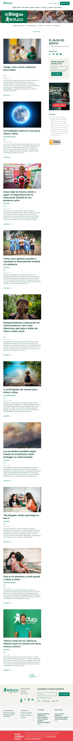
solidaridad (53, 135)
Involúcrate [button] (57, 7)
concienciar (58, 125)
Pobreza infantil (54, 133)
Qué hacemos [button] (25, 7)
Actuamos (41, 25)
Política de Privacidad (61, 71)
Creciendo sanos (31, 25)
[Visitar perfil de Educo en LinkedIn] (21, 701)
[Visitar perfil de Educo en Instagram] (61, 54)
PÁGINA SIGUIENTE (33, 675)
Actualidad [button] (43, 7)
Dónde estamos (25, 688)
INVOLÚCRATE (59, 710)
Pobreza (60, 129)
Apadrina (40, 720)
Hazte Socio (41, 715)
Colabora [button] (50, 7)
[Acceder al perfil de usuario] (55, 3)
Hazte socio (65, 3)
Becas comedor (64, 131)
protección (57, 123)
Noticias (47, 25)
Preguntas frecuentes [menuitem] (9, 712)
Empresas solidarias (44, 722)
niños (58, 131)
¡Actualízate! (56, 25)
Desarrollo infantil (63, 127)
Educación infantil (55, 119)
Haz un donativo (43, 719)
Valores (56, 121)
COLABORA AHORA (59, 105)
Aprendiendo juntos (19, 25)
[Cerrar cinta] (57, 736)
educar (52, 123)
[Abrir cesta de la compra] (58, 3)
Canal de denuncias (8, 710)
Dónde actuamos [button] (35, 7)
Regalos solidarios (43, 714)
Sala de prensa (46, 701)
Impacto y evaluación (26, 712)
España (63, 117)
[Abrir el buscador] (53, 3)
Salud (58, 135)
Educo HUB (55, 701)
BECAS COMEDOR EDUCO (19, 736)
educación (58, 117)
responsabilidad (63, 133)
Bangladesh (53, 131)
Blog (50, 3)
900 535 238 (24, 693)
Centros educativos (61, 719)
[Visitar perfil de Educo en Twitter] (53, 54)
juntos (64, 121)
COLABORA (41, 710)
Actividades (65, 129)
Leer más (6, 95)
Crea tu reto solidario (61, 717)
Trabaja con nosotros (26, 715)
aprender (53, 117)
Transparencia (24, 710)
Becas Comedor (43, 717)
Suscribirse (56, 74)
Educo (56, 127)
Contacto (23, 691)
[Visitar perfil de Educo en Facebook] (50, 54)
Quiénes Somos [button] (16, 7)
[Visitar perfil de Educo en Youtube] (57, 54)
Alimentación (54, 129)
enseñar (61, 121)
